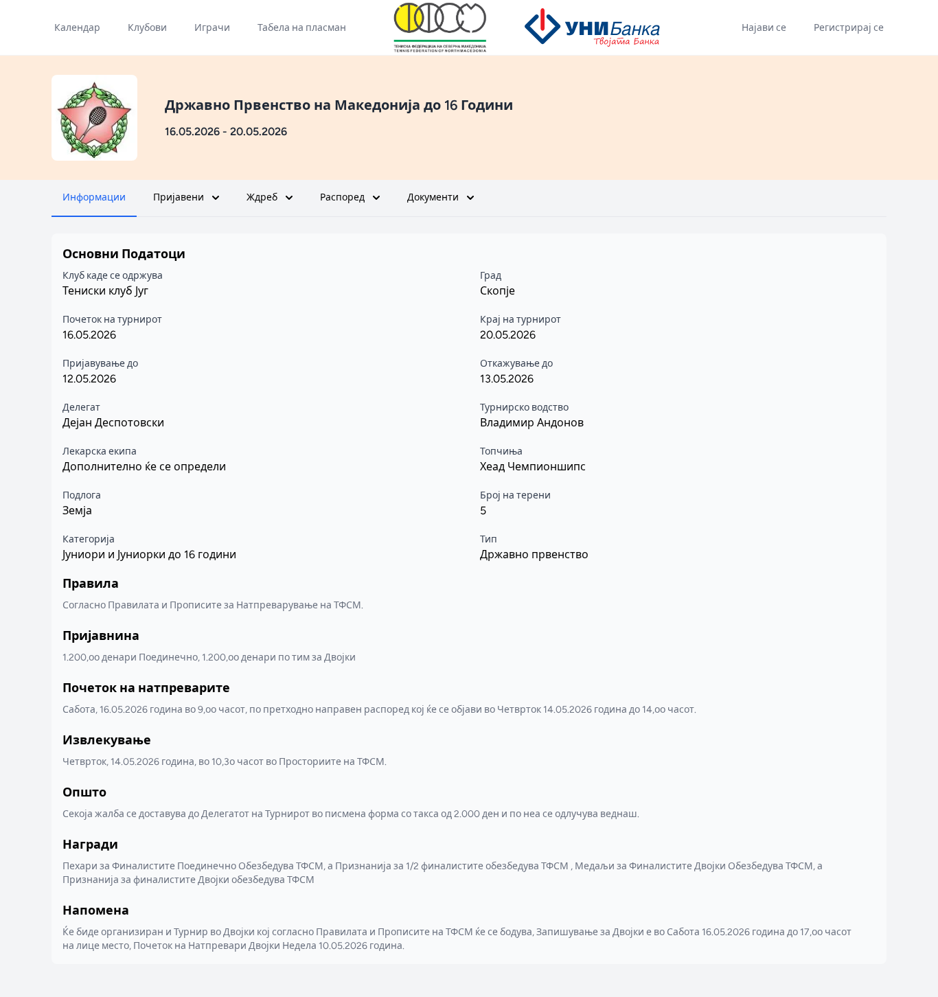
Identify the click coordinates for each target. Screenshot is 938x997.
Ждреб (262, 197)
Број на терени (515, 495)
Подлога (81, 495)
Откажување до (516, 363)
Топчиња (501, 451)
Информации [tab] (94, 197)
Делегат (81, 407)
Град (490, 276)
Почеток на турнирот (112, 319)
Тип (488, 539)
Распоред (342, 197)
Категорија (88, 539)
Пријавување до (100, 363)
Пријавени (178, 197)
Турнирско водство (524, 407)
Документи (433, 197)
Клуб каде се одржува (112, 276)
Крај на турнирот (520, 319)
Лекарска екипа (99, 451)
